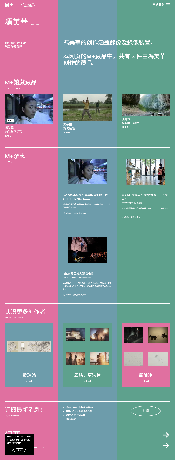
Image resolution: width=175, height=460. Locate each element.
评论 (133, 217)
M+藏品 (96, 56)
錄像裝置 (138, 42)
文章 (84, 213)
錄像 (115, 42)
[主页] (9, 5)
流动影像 (76, 213)
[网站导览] (168, 4)
